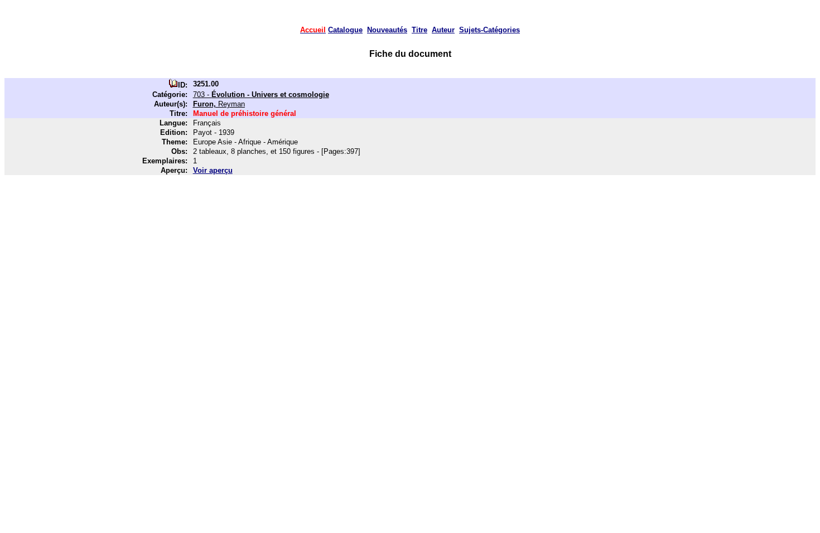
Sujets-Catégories (489, 30)
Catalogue (345, 30)
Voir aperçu (213, 170)
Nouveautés (387, 30)
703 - (261, 94)
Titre (419, 30)
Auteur (443, 30)
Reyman (219, 104)
